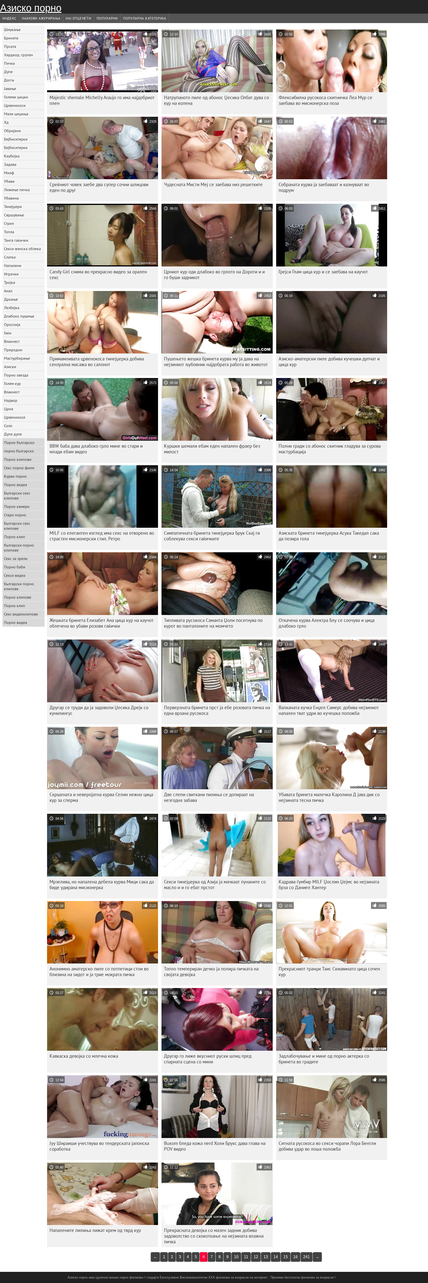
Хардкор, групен (18, 54)
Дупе (8, 71)
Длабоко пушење (19, 316)
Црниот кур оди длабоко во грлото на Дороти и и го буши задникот (214, 274)
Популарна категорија (144, 18)
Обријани (12, 130)
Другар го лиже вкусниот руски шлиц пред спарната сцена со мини (207, 1059)
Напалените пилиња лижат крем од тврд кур (95, 1230)
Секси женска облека (22, 248)
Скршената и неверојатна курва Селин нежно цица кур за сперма (101, 797)
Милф (9, 172)
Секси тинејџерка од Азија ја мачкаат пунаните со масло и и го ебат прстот (215, 884)
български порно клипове (19, 548)
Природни (13, 349)
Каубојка (12, 155)
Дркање (11, 299)
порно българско (19, 450)
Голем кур (12, 383)
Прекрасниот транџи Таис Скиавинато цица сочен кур (329, 971)
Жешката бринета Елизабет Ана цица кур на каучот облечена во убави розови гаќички (102, 623)
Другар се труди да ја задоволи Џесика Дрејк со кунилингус (99, 710)
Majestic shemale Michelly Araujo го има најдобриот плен (102, 100)
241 (306, 1257)
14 (275, 1257)
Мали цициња (16, 113)
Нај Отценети (78, 18)
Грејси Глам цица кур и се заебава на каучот (323, 272)
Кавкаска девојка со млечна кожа (84, 1056)
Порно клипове (17, 597)
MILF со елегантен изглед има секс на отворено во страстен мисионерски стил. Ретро (102, 536)
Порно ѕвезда (16, 375)
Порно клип (14, 536)
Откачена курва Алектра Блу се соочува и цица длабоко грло (326, 623)
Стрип (9, 223)
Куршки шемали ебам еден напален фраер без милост (212, 449)
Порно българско (19, 442)
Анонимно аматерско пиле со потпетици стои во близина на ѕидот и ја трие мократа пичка (99, 971)
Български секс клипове (17, 495)
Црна (8, 408)
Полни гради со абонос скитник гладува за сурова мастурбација (330, 449)
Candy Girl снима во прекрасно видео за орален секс (98, 274)
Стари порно (15, 514)
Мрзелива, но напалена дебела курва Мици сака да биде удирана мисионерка (102, 884)
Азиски (10, 366)
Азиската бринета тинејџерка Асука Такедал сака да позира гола (329, 536)
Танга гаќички (16, 240)
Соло (8, 425)
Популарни (107, 18)
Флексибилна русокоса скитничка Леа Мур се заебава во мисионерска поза (325, 100)
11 (246, 1257)
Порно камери (16, 506)
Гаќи (7, 332)
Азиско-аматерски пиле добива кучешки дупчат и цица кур (329, 361)
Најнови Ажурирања (41, 18)
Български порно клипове (19, 586)
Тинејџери (13, 206)
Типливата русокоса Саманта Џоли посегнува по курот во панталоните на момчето (213, 623)
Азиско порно (30, 7)
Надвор (10, 400)
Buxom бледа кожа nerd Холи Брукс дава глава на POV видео (215, 1146)
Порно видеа (15, 484)
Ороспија (12, 324)
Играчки (11, 273)
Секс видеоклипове (21, 614)
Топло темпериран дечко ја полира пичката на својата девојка (211, 971)
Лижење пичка (17, 189)
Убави (9, 181)
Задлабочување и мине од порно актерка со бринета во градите (324, 1059)
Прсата (10, 46)
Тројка (9, 282)
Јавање (10, 88)
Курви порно (15, 476)
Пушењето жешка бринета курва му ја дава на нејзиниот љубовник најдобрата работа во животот (216, 361)
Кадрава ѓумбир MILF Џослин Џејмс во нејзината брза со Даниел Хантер (329, 884)
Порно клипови (17, 459)
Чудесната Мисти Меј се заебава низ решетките (213, 184)
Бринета (11, 37)
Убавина (11, 198)
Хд (6, 122)
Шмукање (12, 29)
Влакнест (12, 341)
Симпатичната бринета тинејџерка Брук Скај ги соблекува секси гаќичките (212, 536)
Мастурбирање (17, 358)
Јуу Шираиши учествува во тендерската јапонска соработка (99, 1146)
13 (266, 1257)
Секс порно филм (19, 467)
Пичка (9, 63)
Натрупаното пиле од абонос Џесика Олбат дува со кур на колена (216, 100)
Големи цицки (16, 96)
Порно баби (14, 566)
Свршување (14, 214)
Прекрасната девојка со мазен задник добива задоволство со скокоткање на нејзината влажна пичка (214, 1236)
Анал (8, 290)
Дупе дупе (13, 434)
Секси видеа (14, 575)
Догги (9, 80)
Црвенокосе (14, 417)
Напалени (12, 265)
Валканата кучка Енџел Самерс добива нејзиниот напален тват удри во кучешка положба (329, 710)
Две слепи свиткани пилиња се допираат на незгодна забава (209, 797)
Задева (10, 164)
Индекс (9, 18)
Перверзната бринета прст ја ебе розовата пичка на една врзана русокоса (217, 710)
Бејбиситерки (15, 139)
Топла (9, 231)
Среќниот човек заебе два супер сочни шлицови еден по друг (99, 187)
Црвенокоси (15, 105)
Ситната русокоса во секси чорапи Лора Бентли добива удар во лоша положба (327, 1146)
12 (256, 1257)
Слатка (10, 257)
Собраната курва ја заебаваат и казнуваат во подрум (324, 187)
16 (295, 1257)
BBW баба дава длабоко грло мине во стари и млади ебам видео (96, 449)
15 (285, 1257)
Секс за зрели (15, 558)
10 (236, 1257)
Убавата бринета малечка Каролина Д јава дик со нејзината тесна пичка (329, 797)
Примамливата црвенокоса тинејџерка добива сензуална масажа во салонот (97, 361)
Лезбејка (11, 307)
